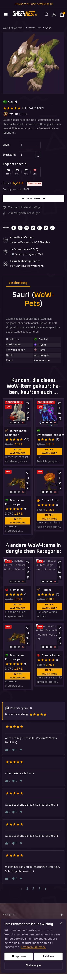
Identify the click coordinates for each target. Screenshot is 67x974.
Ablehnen (48, 956)
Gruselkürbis (50, 500)
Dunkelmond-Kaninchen (16, 433)
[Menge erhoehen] (38, 153)
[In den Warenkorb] (27, 418)
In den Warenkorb (33, 198)
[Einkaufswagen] (61, 14)
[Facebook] (13, 228)
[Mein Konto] (54, 14)
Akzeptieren (19, 956)
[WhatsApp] (39, 228)
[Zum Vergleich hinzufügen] (27, 408)
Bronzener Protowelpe (14, 502)
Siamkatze (16, 590)
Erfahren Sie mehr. (33, 947)
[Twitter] (20, 228)
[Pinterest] (46, 228)
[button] (46, 14)
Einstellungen (33, 965)
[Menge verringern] (38, 156)
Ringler (46, 590)
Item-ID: (13, 114)
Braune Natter (51, 655)
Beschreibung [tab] (18, 282)
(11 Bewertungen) (33, 108)
